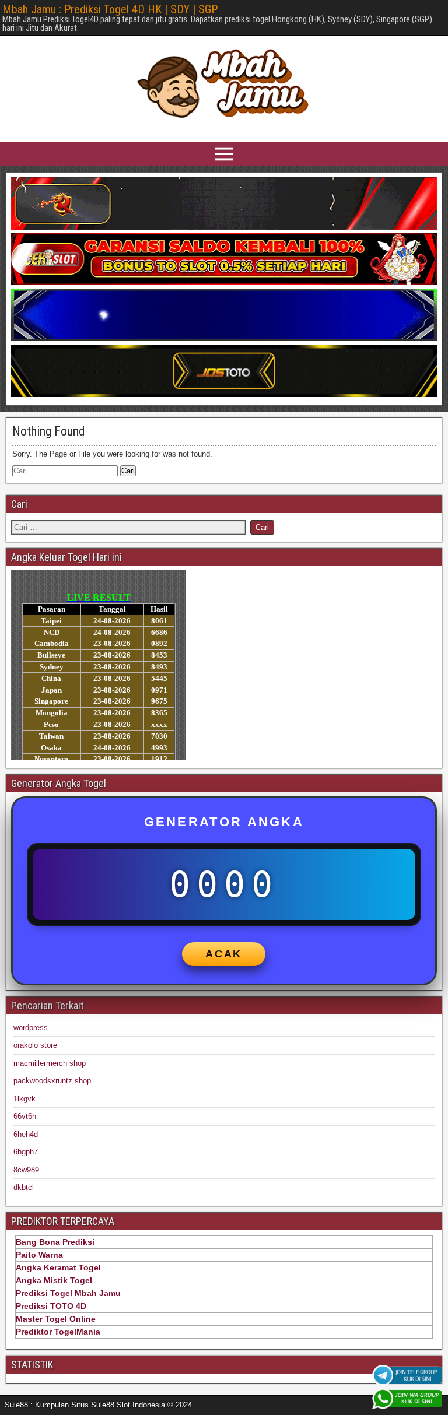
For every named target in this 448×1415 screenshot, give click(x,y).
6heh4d (25, 1134)
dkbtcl (23, 1187)
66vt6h (24, 1116)
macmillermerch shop (49, 1063)
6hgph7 (25, 1151)
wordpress (30, 1027)
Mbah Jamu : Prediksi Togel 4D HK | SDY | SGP (110, 9)
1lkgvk (24, 1098)
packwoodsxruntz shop (52, 1080)
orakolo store (35, 1045)
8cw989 (26, 1169)
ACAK (223, 954)
